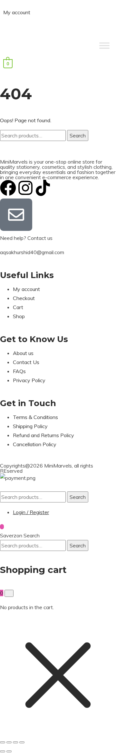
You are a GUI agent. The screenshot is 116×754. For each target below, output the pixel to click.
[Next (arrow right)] (9, 751)
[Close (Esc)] (21, 742)
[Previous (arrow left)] (2, 751)
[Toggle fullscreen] (9, 742)
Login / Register (31, 512)
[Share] (15, 742)
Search (78, 135)
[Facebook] (8, 188)
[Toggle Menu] (104, 45)
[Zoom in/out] (2, 742)
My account (16, 12)
